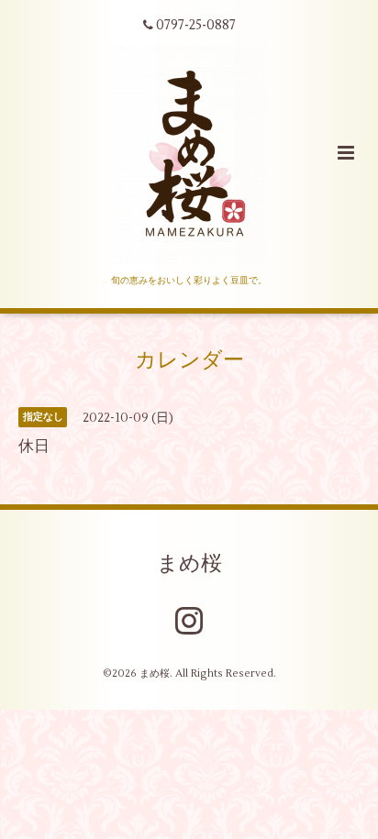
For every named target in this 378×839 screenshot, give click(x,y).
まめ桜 (189, 563)
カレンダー (189, 360)
